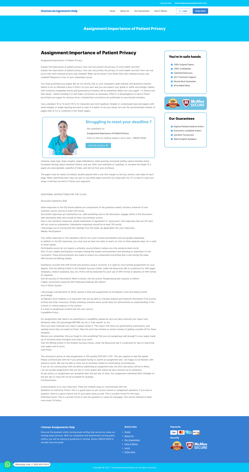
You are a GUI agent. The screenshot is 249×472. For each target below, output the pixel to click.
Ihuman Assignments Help (59, 11)
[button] (98, 145)
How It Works (131, 444)
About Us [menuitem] (124, 11)
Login (127, 448)
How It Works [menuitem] (160, 11)
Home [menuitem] (112, 11)
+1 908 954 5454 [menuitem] (165, 3)
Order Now (200, 11)
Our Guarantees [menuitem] (141, 11)
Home (127, 432)
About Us (129, 436)
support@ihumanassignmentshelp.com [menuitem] (191, 3)
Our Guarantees (132, 440)
